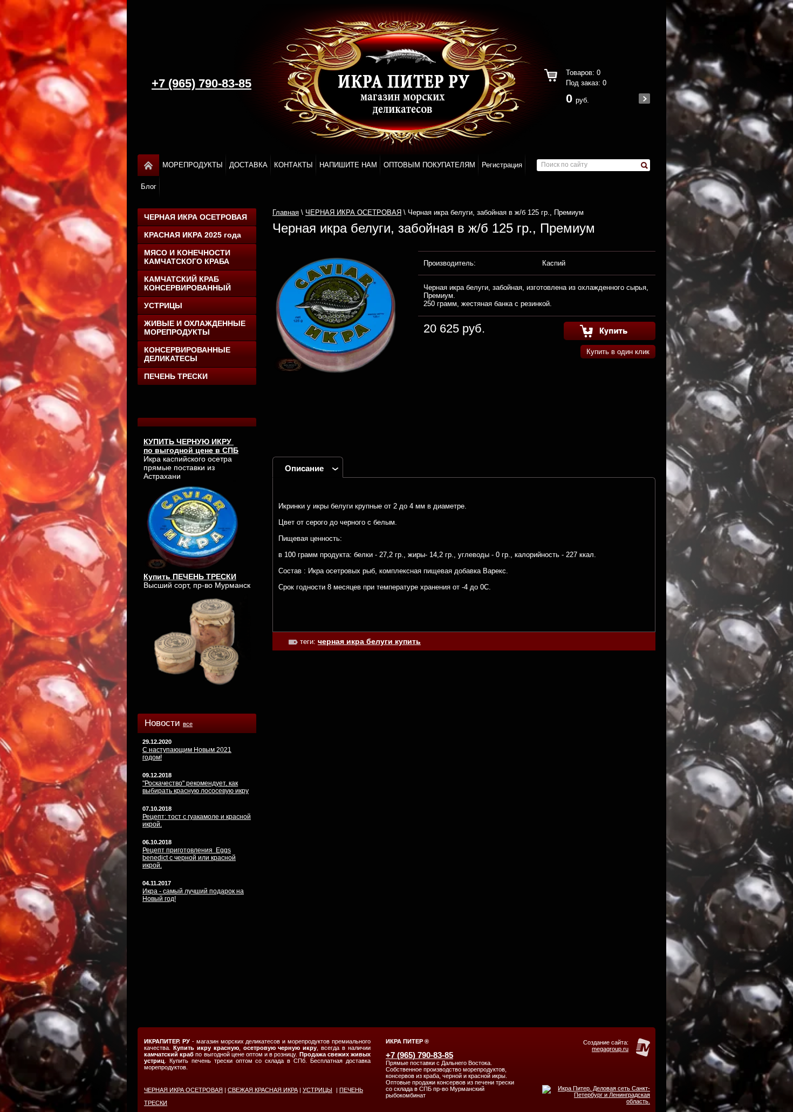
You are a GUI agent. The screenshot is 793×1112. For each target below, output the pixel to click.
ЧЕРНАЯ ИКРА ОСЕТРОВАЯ (195, 217)
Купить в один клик (618, 352)
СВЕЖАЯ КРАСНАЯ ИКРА (263, 1090)
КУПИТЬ (159, 441)
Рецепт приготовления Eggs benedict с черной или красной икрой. (189, 857)
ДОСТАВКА (248, 165)
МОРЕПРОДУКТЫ (192, 165)
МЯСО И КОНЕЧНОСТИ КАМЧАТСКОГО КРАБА (187, 257)
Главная (285, 212)
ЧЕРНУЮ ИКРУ (205, 441)
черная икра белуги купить (369, 641)
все (188, 724)
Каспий (553, 263)
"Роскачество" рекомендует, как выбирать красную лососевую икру (195, 787)
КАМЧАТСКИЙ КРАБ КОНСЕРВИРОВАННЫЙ (187, 283)
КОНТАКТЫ (293, 165)
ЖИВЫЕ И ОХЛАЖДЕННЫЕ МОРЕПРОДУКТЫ (194, 327)
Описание (304, 468)
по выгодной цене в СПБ (190, 450)
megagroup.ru (610, 1049)
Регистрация (502, 165)
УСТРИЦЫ (163, 305)
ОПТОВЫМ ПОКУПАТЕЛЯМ (429, 165)
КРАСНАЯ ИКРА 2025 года (192, 234)
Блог (148, 186)
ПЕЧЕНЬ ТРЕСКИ (176, 376)
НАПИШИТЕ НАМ (348, 165)
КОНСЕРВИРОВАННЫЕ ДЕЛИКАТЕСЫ (187, 354)
